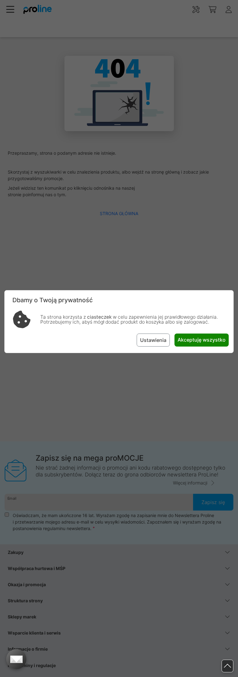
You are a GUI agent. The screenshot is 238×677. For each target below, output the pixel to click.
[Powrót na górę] (227, 666)
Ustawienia (153, 340)
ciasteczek (99, 317)
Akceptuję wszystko (202, 340)
